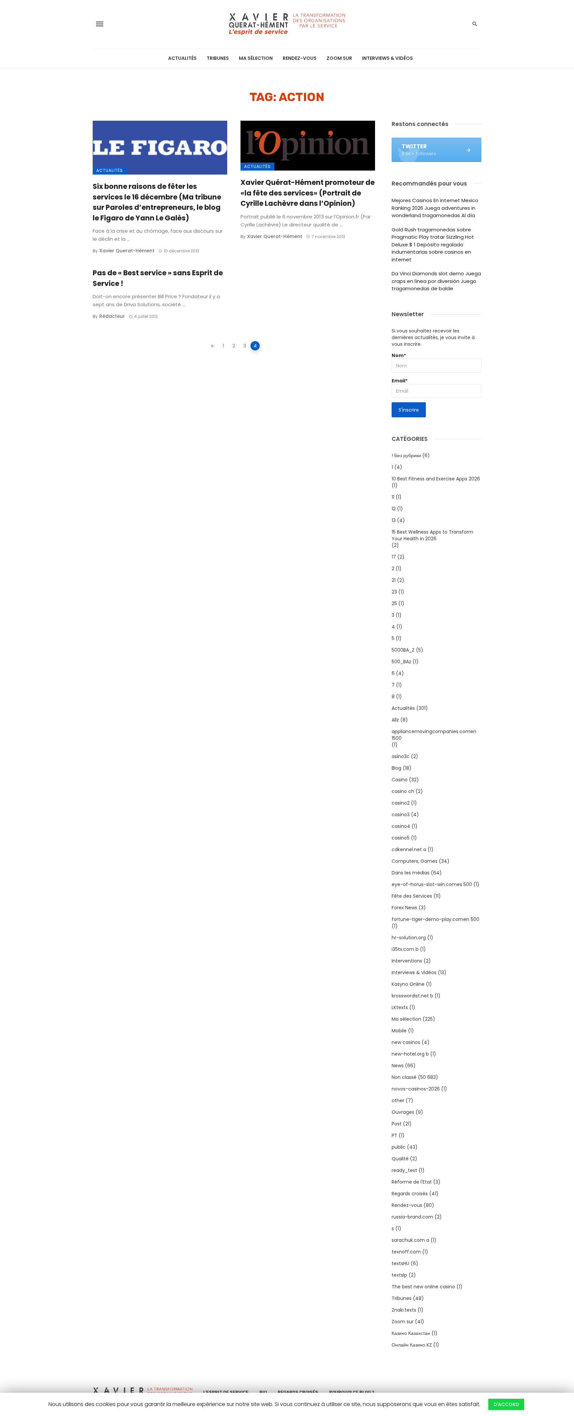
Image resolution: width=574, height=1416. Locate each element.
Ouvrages (403, 1112)
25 (394, 603)
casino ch (403, 791)
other (398, 1100)
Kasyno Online (408, 984)
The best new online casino (423, 1286)
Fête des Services (412, 896)
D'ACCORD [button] (506, 1404)
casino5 (401, 838)
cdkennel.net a (409, 849)
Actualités (182, 58)
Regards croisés (410, 1193)
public (399, 1147)
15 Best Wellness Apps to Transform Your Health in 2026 (432, 535)
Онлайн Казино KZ (412, 1345)
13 (394, 520)
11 (393, 497)
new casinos (406, 1042)
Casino (400, 779)
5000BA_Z (403, 650)
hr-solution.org (409, 937)
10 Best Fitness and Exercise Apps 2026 (436, 478)
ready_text (404, 1170)
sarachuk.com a (410, 1240)
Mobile (399, 1030)
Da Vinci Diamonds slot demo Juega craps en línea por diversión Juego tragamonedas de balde (436, 281)
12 (394, 508)
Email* (400, 380)
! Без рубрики (406, 455)
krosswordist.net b (412, 995)
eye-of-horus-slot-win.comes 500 (432, 884)
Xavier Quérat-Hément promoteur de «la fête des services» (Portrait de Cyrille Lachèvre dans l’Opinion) (307, 193)
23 (394, 591)
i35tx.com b (405, 949)
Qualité (400, 1158)
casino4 (401, 826)
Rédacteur (112, 316)
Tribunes (218, 58)
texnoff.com (406, 1251)
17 (394, 557)
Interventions (407, 961)
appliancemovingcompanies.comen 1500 (434, 734)
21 (394, 580)
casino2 (401, 803)
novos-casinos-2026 (416, 1089)
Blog (396, 768)
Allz (395, 719)
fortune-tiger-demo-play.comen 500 (435, 919)
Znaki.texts (404, 1310)
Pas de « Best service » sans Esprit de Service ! (158, 278)
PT (394, 1135)
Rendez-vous (300, 58)
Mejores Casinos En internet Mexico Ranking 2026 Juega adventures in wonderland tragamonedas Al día (435, 208)
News (398, 1065)
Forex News (404, 907)
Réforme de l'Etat (412, 1182)
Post (397, 1123)
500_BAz (401, 661)
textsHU (400, 1263)
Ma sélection (256, 58)
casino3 (401, 814)
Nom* (399, 355)
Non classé (404, 1077)
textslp (399, 1275)
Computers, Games (414, 861)
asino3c (401, 756)
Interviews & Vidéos (387, 58)
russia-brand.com (412, 1217)
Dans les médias (411, 872)
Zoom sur (339, 58)
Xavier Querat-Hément (126, 250)
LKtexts (400, 1007)
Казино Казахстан (411, 1333)
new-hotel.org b (410, 1054)
